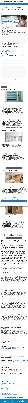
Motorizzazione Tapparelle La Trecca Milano (7, 387)
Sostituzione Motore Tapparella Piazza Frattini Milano (9, 394)
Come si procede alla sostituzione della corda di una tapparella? (10, 43)
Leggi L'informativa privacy (9, 397)
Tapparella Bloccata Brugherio (5, 388)
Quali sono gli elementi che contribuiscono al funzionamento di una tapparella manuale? (13, 42)
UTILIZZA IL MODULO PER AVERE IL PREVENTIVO (14, 127)
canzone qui (6, 348)
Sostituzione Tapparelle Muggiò (5, 393)
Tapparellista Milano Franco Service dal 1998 (14, 1)
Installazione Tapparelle (5, 33)
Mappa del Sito (21, 397)
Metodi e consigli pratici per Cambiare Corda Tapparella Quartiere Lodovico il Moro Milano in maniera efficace (14, 38)
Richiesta (3, 65)
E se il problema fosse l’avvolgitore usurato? (8, 44)
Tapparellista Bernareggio (5, 389)
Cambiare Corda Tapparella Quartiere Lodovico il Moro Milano (10, 355)
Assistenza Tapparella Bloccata (6, 35)
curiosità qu (14, 348)
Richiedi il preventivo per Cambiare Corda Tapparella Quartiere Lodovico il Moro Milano (13, 32)
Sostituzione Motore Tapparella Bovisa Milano (7, 383)
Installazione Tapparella (5, 34)
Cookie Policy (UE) (15, 397)
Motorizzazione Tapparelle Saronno (6, 384)
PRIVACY (15, 79)
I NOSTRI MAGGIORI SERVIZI (5, 31)
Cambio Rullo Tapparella (5, 36)
